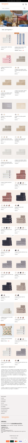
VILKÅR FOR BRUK (4, 411)
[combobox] (14, 8)
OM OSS (2, 403)
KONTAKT (2, 398)
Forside (14, 16)
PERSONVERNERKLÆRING (5, 408)
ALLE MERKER (3, 406)
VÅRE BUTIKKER (3, 396)
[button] (16, 68)
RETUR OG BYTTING (4, 404)
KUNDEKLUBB (3, 399)
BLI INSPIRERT (3, 401)
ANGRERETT (3, 413)
